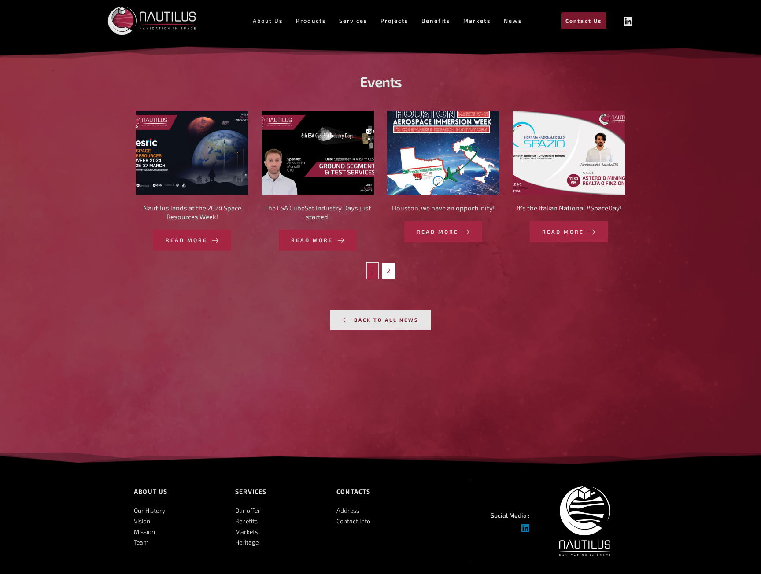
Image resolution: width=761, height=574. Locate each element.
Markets (246, 531)
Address (347, 510)
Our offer (247, 510)
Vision (142, 521)
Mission (144, 531)
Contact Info (353, 521)
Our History (149, 510)
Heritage (247, 542)
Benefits (246, 521)
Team (141, 542)
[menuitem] (268, 21)
